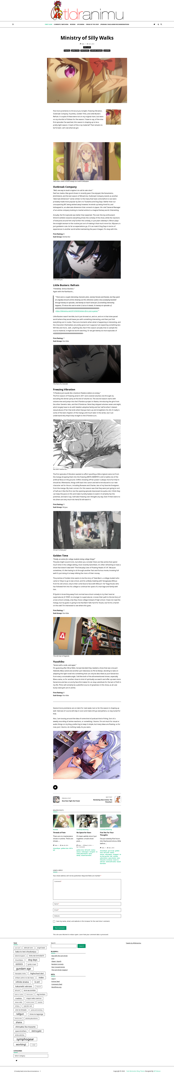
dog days (32, 959)
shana (19, 1022)
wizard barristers (86, 855)
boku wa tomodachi (36, 956)
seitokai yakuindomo (87, 852)
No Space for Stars (84, 832)
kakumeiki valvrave (23, 986)
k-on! (37, 981)
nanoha (40, 1002)
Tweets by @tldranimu (133, 943)
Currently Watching (61, 24)
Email (56, 910)
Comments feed (56, 984)
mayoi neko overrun (33, 998)
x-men (33, 1045)
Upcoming (80, 24)
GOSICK (19, 964)
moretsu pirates (30, 1002)
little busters (85, 50)
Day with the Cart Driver (59, 956)
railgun (20, 1014)
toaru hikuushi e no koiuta (110, 859)
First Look (48, 24)
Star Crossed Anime (58, 967)
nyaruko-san (28, 1006)
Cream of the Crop (92, 24)
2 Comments (81, 847)
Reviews (72, 24)
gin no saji (111, 851)
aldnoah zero (28, 948)
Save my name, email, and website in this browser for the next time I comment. (83, 921)
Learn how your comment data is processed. (93, 934)
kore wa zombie (30, 990)
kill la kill (87, 850)
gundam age (23, 968)
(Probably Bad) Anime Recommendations (114, 24)
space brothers (21, 1031)
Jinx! (52, 958)
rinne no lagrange (36, 1014)
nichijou (17, 1006)
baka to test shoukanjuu (25, 951)
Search (53, 943)
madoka (18, 998)
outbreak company (96, 50)
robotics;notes (18, 1018)
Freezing (67, 50)
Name (56, 904)
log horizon (41, 994)
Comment (57, 881)
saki (111, 856)
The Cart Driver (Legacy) (59, 970)
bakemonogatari (20, 956)
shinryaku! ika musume (25, 1026)
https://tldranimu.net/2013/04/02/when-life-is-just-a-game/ (77, 311)
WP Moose (157, 1071)
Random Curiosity (57, 964)
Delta (83, 44)
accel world (17, 948)
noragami (92, 852)
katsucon (38, 986)
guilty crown (32, 964)
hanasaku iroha (20, 974)
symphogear (25, 1039)
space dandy (112, 858)
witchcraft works (111, 862)
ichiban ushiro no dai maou (24, 978)
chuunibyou (56, 848)
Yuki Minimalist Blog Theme (135, 1071)
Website (57, 916)
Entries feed (55, 981)
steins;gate (36, 1031)
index (41, 977)
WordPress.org (56, 987)
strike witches (19, 1035)
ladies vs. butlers (19, 994)
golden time (75, 50)
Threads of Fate (59, 832)
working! (21, 1044)
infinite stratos (22, 982)
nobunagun (85, 852)
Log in (53, 979)
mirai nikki (18, 1002)
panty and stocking (36, 1010)
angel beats (41, 948)
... (59, 841)
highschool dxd (37, 973)
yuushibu (107, 50)
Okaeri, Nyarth (56, 961)
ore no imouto (20, 1010)
